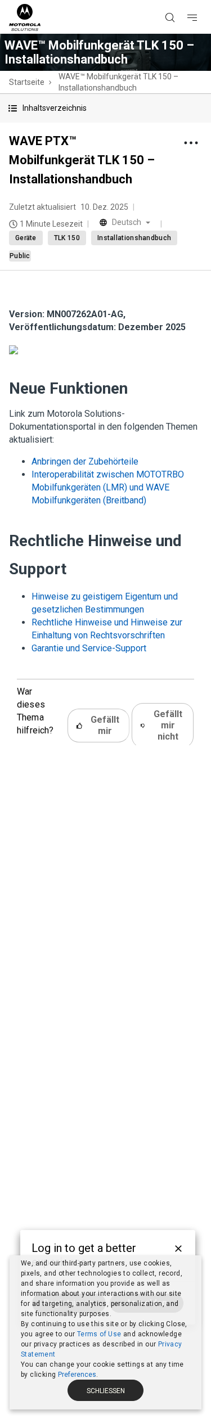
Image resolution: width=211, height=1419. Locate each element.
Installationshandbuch (134, 238)
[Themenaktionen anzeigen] (190, 143)
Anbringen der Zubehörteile (85, 461)
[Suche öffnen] (184, 0)
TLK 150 (67, 238)
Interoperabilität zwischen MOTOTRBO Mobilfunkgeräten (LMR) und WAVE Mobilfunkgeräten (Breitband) (108, 487)
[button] (105, 108)
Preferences (77, 1375)
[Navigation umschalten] (202, 0)
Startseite (26, 82)
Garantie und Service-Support (89, 648)
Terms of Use (99, 1334)
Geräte (26, 238)
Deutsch (126, 222)
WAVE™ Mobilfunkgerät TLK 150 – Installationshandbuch (118, 82)
